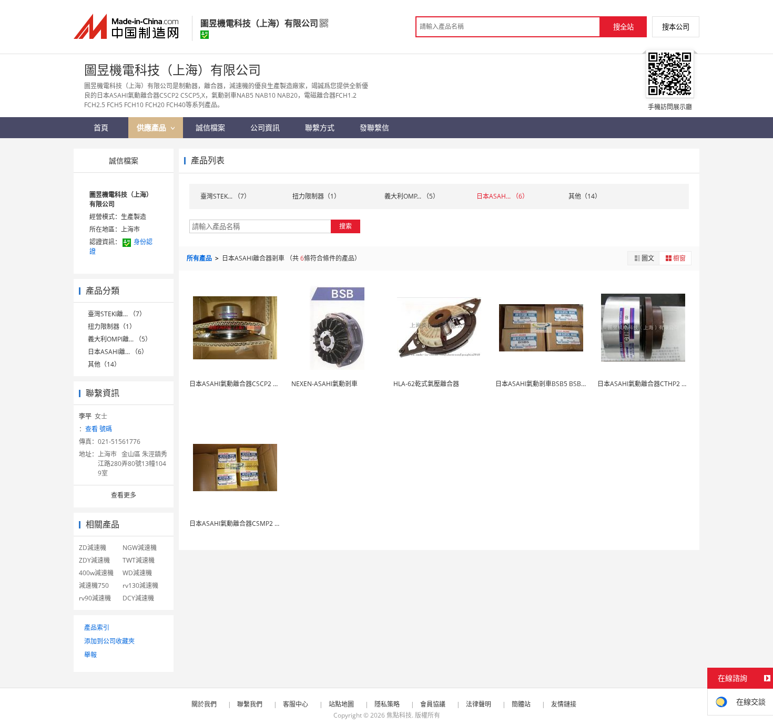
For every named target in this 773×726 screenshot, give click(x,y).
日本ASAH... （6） (502, 196)
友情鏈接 (563, 704)
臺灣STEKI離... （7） (117, 313)
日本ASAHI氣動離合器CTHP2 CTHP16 (651, 383)
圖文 (648, 258)
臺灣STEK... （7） (225, 196)
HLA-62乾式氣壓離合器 (426, 383)
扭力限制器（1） (112, 326)
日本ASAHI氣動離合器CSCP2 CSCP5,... (244, 383)
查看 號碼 (98, 428)
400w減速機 (96, 572)
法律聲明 (478, 704)
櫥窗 (679, 258)
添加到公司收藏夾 (109, 641)
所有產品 (200, 258)
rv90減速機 (95, 598)
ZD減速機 (92, 547)
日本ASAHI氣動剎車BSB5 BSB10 (541, 383)
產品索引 (96, 627)
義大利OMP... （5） (411, 196)
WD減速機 (137, 572)
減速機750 (94, 585)
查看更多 (123, 495)
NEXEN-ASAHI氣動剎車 (324, 383)
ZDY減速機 (94, 560)
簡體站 (521, 704)
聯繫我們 (249, 704)
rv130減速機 (140, 585)
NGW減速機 (140, 547)
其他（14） (104, 364)
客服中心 (295, 704)
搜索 (345, 226)
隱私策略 (387, 704)
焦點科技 (399, 715)
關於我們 (204, 704)
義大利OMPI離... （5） (119, 339)
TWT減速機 (139, 560)
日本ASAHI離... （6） (118, 351)
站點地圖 (341, 704)
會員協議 (432, 704)
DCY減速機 (138, 598)
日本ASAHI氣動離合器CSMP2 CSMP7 (242, 523)
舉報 (90, 654)
